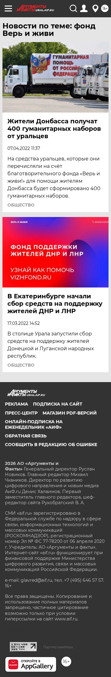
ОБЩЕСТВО (21, 205)
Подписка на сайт (57, 404)
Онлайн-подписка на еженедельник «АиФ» (34, 424)
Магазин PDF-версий (70, 413)
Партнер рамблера (58, 647)
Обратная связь (26, 436)
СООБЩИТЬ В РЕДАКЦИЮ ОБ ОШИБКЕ (51, 444)
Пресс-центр (21, 413)
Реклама (16, 404)
